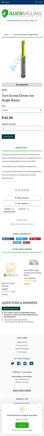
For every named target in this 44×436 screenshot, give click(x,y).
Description (21, 148)
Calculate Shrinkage (22, 349)
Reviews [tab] (8, 209)
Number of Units (9, 124)
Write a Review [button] (23, 198)
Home (6, 34)
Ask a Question (22, 85)
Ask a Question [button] (23, 203)
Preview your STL (22, 345)
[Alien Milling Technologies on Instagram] (25, 364)
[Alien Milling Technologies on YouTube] (31, 364)
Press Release (22, 352)
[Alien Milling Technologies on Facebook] (19, 364)
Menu (7, 2)
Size (3, 106)
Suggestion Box (22, 342)
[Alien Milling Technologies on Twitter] (12, 364)
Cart (40, 2)
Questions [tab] (22, 209)
